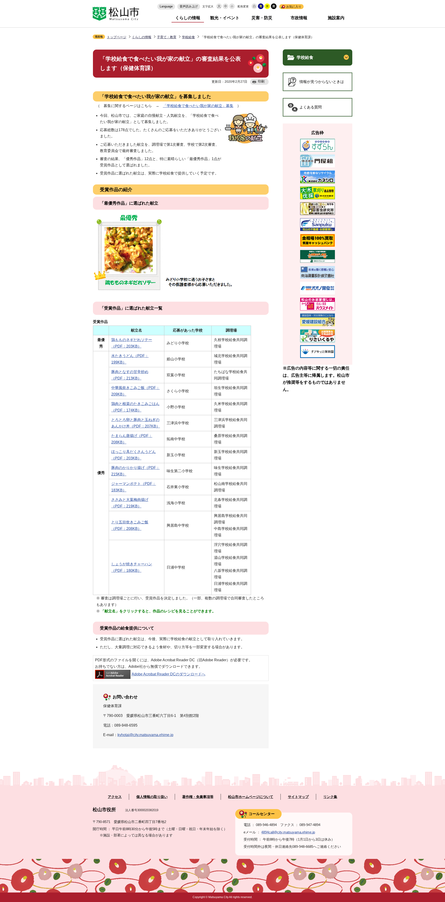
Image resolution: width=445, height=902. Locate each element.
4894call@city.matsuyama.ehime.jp (288, 832)
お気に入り (293, 6)
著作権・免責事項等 (197, 797)
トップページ (116, 37)
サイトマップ (298, 797)
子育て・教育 (166, 37)
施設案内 (336, 18)
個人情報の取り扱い (152, 797)
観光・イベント (224, 18)
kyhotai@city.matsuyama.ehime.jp (145, 735)
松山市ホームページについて (250, 797)
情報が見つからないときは (321, 82)
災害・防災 (261, 18)
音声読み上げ (189, 6)
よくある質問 (310, 107)
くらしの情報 (187, 18)
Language (166, 6)
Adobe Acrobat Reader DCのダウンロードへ (168, 674)
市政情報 (299, 18)
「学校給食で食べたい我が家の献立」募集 (198, 106)
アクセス (115, 797)
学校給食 (188, 37)
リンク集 (330, 797)
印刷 (261, 81)
